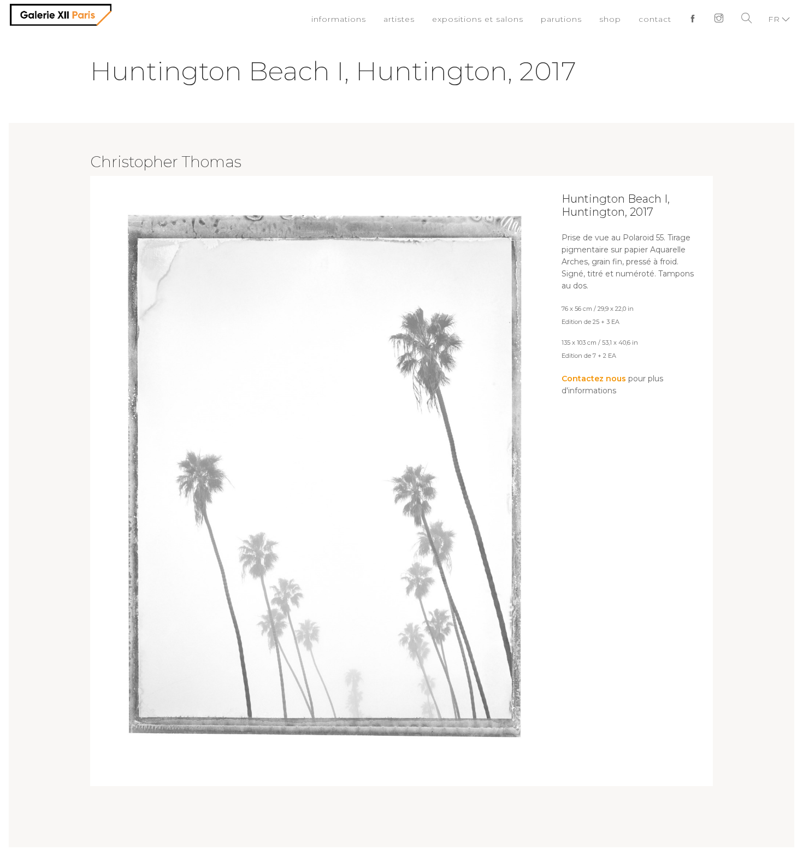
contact (658, 19)
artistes (418, 19)
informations (361, 19)
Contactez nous (594, 378)
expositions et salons (491, 19)
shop (614, 19)
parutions (569, 19)
